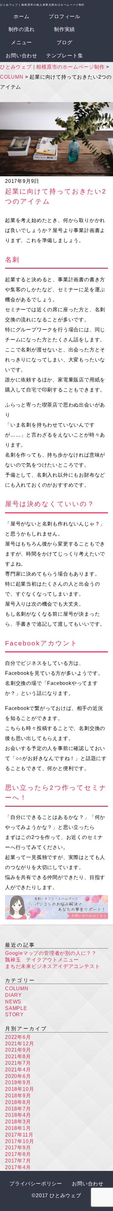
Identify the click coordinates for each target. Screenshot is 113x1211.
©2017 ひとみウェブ (56, 1195)
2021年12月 (19, 1043)
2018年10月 (19, 1089)
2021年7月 (18, 1063)
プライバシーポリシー (35, 1183)
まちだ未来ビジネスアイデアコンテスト (52, 966)
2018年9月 (18, 1095)
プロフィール (64, 16)
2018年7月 (18, 1108)
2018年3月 (18, 1121)
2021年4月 (18, 1069)
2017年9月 (18, 1147)
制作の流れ (21, 29)
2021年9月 (18, 1050)
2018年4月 (18, 1115)
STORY (14, 1014)
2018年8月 (18, 1102)
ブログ (64, 42)
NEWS (13, 1001)
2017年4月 (18, 1167)
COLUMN (17, 988)
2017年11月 (19, 1134)
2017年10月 (19, 1141)
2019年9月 (18, 1082)
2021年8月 (18, 1056)
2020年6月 (18, 1076)
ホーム (21, 16)
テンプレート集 (64, 55)
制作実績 (64, 29)
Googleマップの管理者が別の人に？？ (51, 953)
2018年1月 (18, 1128)
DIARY (13, 995)
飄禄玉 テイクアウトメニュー (42, 959)
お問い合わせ (21, 55)
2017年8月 (18, 1154)
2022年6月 (18, 1037)
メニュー (21, 42)
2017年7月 (18, 1160)
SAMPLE (16, 1008)
